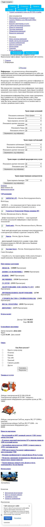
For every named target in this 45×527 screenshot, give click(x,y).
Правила (36, 6)
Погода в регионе (15, 44)
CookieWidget (7, 522)
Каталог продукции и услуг (19, 23)
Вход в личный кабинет (13, 495)
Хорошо (7, 518)
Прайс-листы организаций (18, 41)
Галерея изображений (17, 43)
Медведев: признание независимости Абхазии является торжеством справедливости (22, 459)
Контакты (21, 9)
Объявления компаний (17, 31)
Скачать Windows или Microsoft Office (22, 20)
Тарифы (10, 9)
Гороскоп (12, 48)
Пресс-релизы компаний (18, 39)
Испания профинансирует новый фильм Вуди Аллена (22, 455)
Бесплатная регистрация (13, 493)
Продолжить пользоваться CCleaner (22, 18)
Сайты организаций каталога (19, 25)
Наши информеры (15, 50)
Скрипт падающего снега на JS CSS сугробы (25, 12)
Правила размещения (12, 498)
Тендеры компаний (16, 29)
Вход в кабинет (31, 53)
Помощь (4, 185)
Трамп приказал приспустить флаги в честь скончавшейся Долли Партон (18, 464)
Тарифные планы (11, 496)
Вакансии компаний (16, 33)
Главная (13, 6)
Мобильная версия (7, 189)
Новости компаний (16, 27)
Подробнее (17, 518)
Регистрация (17, 53)
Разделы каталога (35, 9)
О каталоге (24, 6)
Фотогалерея (13, 46)
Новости (12, 22)
